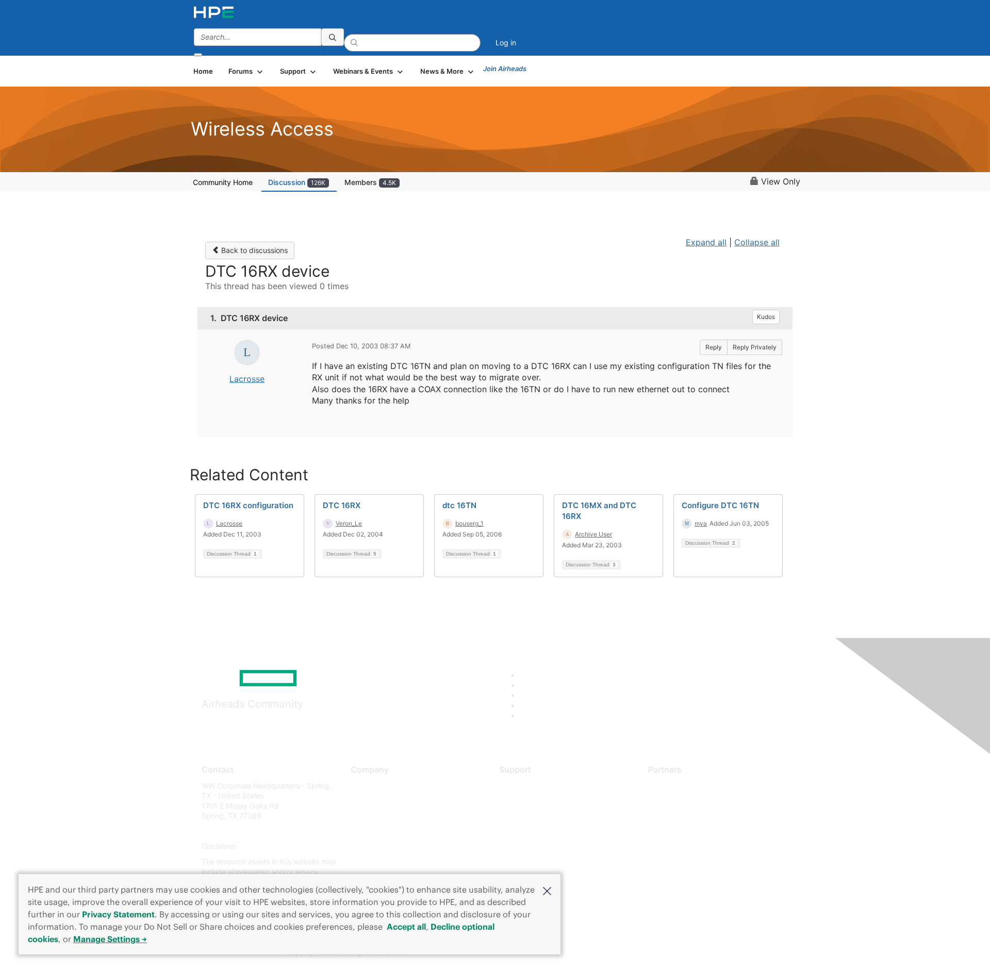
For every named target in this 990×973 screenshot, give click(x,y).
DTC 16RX (341, 505)
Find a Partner (672, 785)
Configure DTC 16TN (720, 505)
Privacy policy (374, 846)
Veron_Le (349, 523)
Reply (713, 347)
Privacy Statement (118, 914)
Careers (364, 800)
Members (370, 182)
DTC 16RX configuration (248, 505)
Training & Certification (537, 816)
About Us (366, 785)
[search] (332, 37)
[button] (547, 890)
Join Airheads (504, 68)
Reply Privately (755, 347)
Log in (506, 42)
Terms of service (378, 861)
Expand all (706, 242)
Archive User (593, 534)
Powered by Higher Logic (644, 953)
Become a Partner (678, 800)
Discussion (296, 182)
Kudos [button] (766, 317)
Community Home (223, 182)
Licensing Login (525, 846)
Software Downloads (534, 831)
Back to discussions (253, 250)
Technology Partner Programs (698, 831)
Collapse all (757, 242)
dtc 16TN (459, 505)
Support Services (528, 785)
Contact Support (527, 800)
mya (701, 523)
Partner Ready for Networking (698, 816)
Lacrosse (247, 379)
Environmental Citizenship (394, 831)
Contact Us (369, 816)
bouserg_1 (469, 523)
